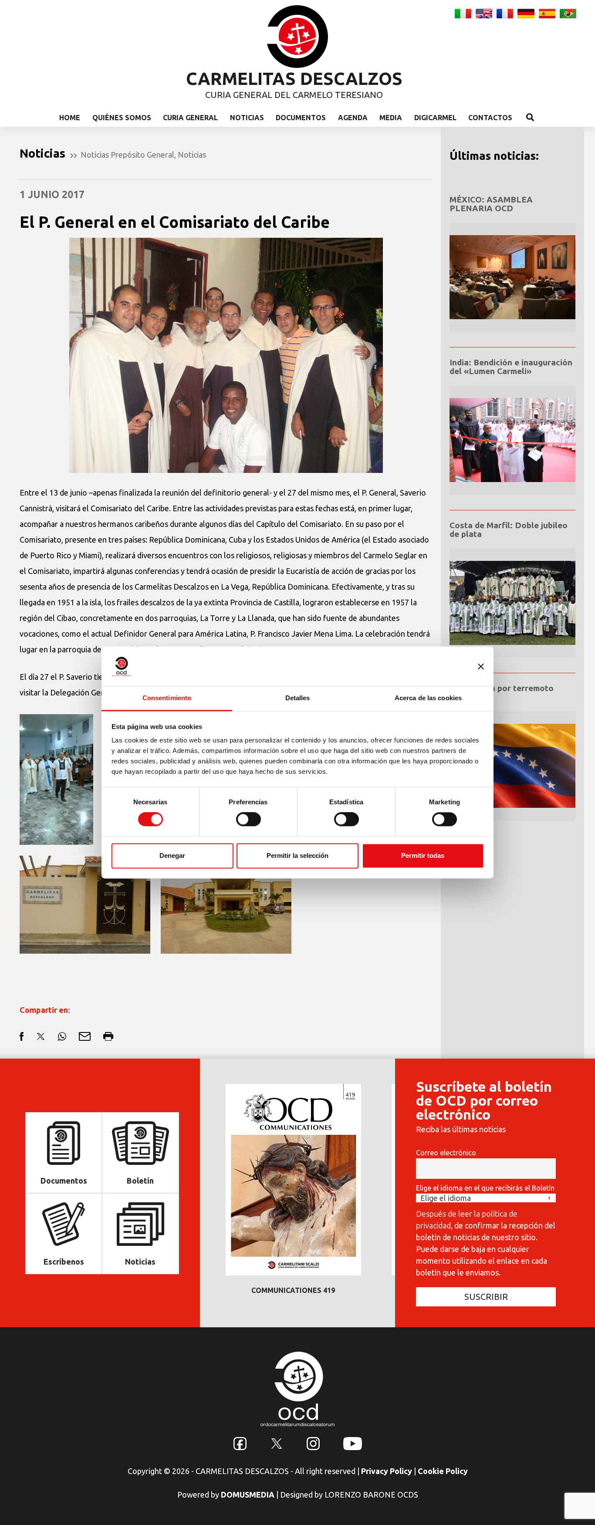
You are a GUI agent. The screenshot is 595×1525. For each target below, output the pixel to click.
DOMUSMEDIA (247, 1494)
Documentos (301, 117)
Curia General (190, 117)
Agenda (353, 117)
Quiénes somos (121, 117)
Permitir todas (422, 855)
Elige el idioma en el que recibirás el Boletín (485, 1188)
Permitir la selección (297, 855)
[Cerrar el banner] (481, 666)
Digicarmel (435, 117)
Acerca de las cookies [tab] (428, 698)
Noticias (247, 117)
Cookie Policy (443, 1471)
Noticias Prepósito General (127, 154)
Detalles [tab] (297, 698)
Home (69, 117)
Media (390, 117)
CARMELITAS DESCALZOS (294, 78)
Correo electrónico (446, 1153)
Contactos (490, 117)
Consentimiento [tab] (166, 698)
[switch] (248, 820)
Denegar (172, 855)
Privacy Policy (386, 1471)
